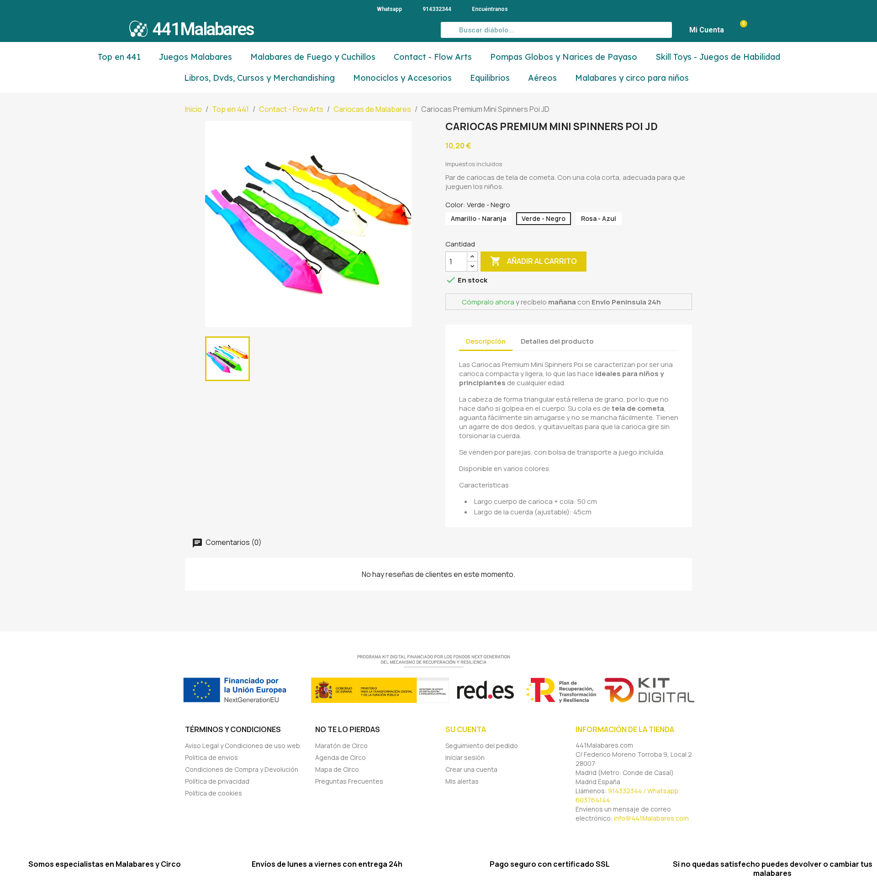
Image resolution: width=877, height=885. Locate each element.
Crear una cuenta (471, 769)
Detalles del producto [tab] (557, 341)
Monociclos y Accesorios (402, 78)
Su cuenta (465, 729)
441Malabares (203, 29)
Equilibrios (490, 78)
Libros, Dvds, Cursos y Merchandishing (259, 78)
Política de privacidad (217, 781)
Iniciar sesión (465, 757)
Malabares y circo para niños (632, 78)
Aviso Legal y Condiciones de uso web (242, 745)
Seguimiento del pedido (481, 745)
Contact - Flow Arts (433, 57)
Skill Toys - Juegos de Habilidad (717, 57)
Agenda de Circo (340, 757)
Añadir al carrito (533, 261)
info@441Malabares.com (651, 818)
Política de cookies (213, 793)
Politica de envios (211, 757)
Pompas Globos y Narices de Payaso (563, 57)
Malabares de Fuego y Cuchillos (312, 57)
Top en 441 (119, 57)
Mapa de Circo (337, 769)
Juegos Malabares (195, 57)
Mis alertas (462, 781)
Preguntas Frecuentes (349, 781)
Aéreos (542, 78)
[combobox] (556, 30)
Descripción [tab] (486, 341)
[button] (739, 30)
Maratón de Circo (341, 745)
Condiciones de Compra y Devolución (241, 769)
